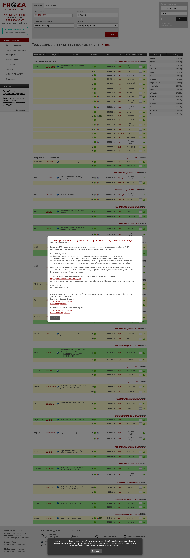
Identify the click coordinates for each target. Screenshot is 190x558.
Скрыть (55, 318)
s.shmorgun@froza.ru (58, 304)
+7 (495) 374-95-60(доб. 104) (61, 301)
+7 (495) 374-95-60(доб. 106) (61, 310)
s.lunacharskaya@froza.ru (60, 313)
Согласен (96, 551)
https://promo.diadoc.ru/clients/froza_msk (65, 279)
